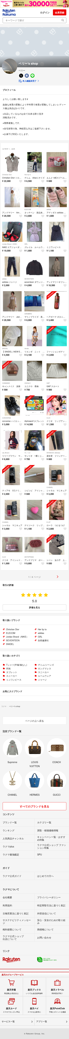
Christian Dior (7, 175)
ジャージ (42, 679)
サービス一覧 (8, 1021)
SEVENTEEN (29, 279)
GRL (26, 244)
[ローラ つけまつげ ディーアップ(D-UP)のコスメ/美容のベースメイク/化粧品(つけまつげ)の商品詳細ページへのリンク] (57, 510)
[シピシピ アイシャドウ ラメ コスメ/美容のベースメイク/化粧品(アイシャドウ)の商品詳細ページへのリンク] (34, 475)
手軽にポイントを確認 (57, 1010)
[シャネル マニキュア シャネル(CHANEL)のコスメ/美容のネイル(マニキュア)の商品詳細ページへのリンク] (57, 475)
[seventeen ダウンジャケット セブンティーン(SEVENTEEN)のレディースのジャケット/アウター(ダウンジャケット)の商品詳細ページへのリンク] (34, 267)
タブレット (11, 672)
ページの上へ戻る (34, 720)
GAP (48, 383)
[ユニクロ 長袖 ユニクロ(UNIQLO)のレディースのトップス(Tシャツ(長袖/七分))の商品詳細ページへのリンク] (34, 371)
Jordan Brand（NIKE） (10, 244)
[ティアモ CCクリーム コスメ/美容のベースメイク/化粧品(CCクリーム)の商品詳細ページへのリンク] (12, 475)
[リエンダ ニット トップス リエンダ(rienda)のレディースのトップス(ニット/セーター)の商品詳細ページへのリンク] (34, 336)
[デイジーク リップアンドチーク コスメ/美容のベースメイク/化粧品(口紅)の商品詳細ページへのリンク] (34, 510)
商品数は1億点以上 (11, 991)
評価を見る (34, 607)
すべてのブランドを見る (34, 806)
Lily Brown (5, 453)
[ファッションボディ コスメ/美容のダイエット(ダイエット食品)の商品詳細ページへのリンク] (57, 336)
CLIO (48, 418)
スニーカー (43, 672)
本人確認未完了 (29, 80)
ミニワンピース (13, 679)
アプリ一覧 (41, 1021)
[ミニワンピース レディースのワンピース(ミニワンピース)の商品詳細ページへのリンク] (57, 232)
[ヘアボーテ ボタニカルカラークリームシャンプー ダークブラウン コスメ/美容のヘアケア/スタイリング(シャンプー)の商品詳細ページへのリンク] (57, 301)
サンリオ (27, 453)
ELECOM (27, 209)
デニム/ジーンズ (46, 664)
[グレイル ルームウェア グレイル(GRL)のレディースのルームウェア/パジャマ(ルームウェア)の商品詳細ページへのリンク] (34, 232)
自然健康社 (28, 314)
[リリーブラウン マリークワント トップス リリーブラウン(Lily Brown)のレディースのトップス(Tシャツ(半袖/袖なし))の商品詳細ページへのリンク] (12, 440)
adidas (49, 209)
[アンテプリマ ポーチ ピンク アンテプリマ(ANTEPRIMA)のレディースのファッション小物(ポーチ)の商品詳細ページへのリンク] (34, 544)
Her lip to (27, 175)
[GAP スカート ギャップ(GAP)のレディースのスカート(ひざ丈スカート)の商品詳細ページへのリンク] (57, 371)
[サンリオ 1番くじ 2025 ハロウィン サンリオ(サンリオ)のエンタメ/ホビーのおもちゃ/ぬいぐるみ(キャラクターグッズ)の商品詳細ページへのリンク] (34, 440)
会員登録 (59, 12)
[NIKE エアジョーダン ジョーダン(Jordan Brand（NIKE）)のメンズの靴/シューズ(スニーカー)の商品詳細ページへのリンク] (12, 232)
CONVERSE (6, 418)
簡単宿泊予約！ (57, 991)
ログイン (45, 12)
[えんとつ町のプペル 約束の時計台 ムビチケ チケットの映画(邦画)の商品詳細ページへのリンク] (57, 162)
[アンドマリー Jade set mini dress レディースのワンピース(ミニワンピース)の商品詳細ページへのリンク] (12, 301)
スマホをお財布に (34, 1010)
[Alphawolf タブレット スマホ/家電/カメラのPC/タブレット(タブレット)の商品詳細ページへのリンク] (34, 405)
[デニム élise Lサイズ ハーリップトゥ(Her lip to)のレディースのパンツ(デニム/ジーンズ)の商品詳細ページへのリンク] (34, 162)
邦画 (8, 668)
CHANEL (50, 487)
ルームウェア (44, 675)
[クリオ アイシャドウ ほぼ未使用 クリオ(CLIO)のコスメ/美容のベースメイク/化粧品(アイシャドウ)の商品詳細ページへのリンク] (12, 544)
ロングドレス (44, 668)
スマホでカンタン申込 (11, 1010)
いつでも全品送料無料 (34, 991)
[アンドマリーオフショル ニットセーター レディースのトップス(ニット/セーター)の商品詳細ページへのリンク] (57, 267)
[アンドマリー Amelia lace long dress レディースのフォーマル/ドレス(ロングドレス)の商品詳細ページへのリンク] (12, 197)
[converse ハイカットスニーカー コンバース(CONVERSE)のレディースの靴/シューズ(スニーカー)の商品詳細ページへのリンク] (12, 405)
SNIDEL (5, 348)
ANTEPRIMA (29, 557)
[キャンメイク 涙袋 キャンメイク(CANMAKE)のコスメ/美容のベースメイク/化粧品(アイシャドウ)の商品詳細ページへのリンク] (12, 371)
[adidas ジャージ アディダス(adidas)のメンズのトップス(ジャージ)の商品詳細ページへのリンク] (12, 267)
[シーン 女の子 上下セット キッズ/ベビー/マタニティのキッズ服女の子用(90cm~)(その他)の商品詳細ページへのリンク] (57, 544)
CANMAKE (6, 383)
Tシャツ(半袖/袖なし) (16, 664)
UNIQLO (27, 383)
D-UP (48, 522)
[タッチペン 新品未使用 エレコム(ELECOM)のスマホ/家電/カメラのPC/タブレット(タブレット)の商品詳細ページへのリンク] (34, 197)
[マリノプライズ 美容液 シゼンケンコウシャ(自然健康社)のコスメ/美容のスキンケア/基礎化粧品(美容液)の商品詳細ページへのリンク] (34, 301)
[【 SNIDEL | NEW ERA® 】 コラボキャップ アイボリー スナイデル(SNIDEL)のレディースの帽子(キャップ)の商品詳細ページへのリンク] (12, 336)
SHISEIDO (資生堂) (53, 453)
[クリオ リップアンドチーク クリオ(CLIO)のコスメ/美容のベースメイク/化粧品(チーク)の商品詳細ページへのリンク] (57, 405)
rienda (26, 348)
